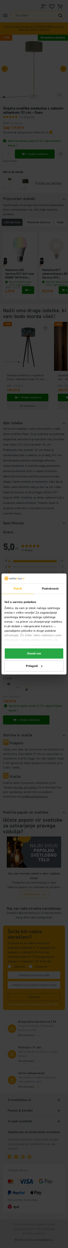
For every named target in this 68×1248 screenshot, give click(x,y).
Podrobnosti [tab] (50, 588)
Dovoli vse (34, 653)
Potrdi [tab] (18, 588)
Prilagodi (32, 666)
